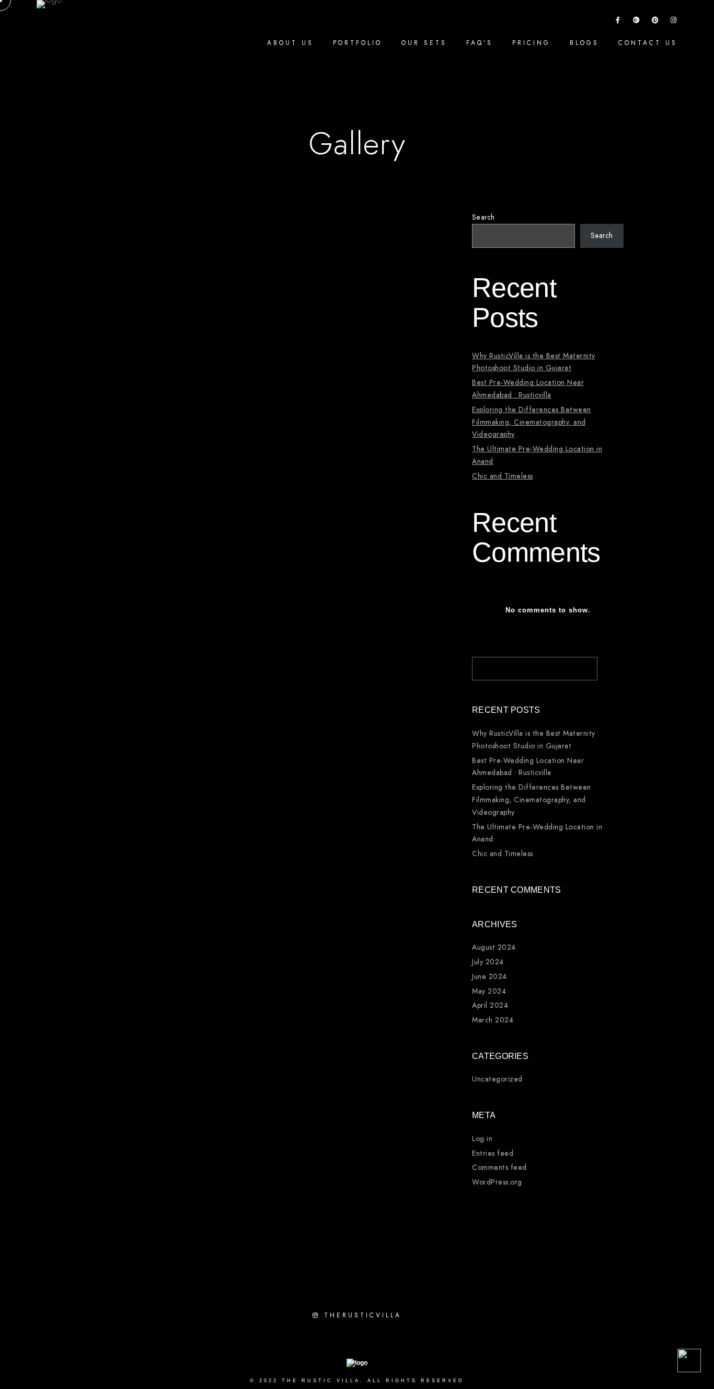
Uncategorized (497, 1079)
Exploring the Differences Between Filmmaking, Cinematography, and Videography (531, 422)
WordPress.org (497, 1182)
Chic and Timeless (502, 476)
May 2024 (489, 991)
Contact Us (647, 43)
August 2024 (494, 947)
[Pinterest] (655, 22)
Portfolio (357, 43)
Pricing (531, 43)
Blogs (584, 43)
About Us (290, 43)
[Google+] (636, 22)
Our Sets (424, 43)
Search (483, 217)
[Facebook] (618, 22)
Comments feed (499, 1167)
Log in (482, 1139)
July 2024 (488, 962)
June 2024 (489, 977)
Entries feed (492, 1153)
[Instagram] (674, 22)
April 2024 (490, 1005)
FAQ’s (479, 43)
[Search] (581, 665)
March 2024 (492, 1020)
